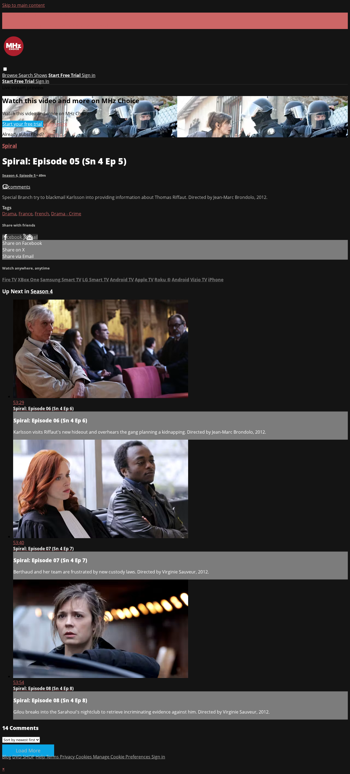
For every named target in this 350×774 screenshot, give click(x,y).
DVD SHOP (23, 757)
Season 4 (42, 291)
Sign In (42, 81)
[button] (5, 69)
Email (32, 237)
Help (41, 757)
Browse (10, 75)
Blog (6, 757)
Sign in (88, 75)
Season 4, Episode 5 (19, 175)
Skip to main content (23, 5)
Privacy (68, 757)
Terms (53, 757)
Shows (40, 75)
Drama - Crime (66, 214)
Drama (9, 214)
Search (26, 75)
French (42, 214)
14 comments (16, 187)
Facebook (12, 237)
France (26, 214)
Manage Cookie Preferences (122, 757)
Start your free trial (22, 124)
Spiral (9, 145)
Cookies (84, 757)
